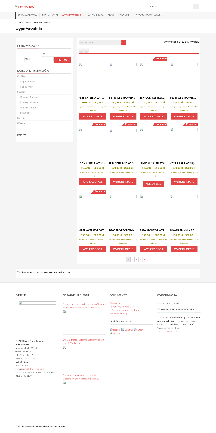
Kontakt (123, 15)
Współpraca (96, 15)
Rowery (21, 91)
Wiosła (21, 123)
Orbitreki (22, 76)
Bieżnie (21, 118)
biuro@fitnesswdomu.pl (33, 368)
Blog (111, 15)
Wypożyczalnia (71, 15)
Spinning (24, 112)
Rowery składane (29, 107)
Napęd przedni (27, 81)
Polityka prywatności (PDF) (123, 306)
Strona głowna (23, 22)
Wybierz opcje (92, 116)
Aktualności (50, 15)
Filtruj (62, 60)
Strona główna (28, 15)
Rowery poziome (29, 102)
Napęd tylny (26, 86)
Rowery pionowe (29, 97)
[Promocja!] (153, 76)
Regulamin (115, 303)
